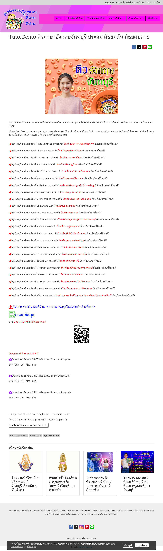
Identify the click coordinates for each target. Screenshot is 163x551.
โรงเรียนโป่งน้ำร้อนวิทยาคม (72, 233)
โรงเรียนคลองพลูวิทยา (71, 157)
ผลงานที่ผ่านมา (116, 18)
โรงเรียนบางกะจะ (69, 212)
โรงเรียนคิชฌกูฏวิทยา (68, 164)
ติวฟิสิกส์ (136, 510)
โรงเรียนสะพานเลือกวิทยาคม (76, 281)
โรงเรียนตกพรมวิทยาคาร (72, 178)
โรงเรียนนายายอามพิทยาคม (77, 198)
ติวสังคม (56, 514)
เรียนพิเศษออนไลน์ (96, 18)
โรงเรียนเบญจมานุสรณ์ (69, 226)
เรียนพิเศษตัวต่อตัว (88, 510)
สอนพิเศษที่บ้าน (25, 510)
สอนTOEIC (75, 514)
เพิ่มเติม (151, 18)
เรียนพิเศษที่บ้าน (75, 18)
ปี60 (17, 364)
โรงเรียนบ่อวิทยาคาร (65, 205)
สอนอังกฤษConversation (107, 514)
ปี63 (34, 364)
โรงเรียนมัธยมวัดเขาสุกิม (74, 253)
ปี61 (22, 364)
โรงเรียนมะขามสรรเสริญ (71, 240)
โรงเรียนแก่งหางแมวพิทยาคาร (79, 143)
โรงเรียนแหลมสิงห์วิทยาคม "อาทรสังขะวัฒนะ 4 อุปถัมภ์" (84, 295)
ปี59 (11, 364)
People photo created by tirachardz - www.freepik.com (38, 419)
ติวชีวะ (148, 510)
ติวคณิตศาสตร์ (102, 510)
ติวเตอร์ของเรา (136, 18)
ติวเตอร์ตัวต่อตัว (52, 510)
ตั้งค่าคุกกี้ (128, 545)
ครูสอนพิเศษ (14, 510)
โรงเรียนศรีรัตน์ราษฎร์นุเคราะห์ (77, 267)
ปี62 (28, 364)
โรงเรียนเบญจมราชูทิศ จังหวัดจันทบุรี (77, 219)
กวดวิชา (62, 510)
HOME (59, 18)
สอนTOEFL (84, 514)
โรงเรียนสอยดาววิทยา (72, 274)
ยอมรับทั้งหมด (141, 545)
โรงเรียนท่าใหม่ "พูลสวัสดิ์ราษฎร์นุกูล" (77, 185)
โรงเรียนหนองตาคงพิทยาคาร (77, 288)
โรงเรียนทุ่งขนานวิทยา (71, 192)
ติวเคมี (142, 510)
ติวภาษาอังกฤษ (126, 510)
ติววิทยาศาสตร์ (114, 510)
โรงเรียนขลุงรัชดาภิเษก (70, 150)
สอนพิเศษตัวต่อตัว (39, 510)
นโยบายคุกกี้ (31, 546)
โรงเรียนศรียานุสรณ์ (68, 260)
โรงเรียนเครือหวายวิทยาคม (76, 171)
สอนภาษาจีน (65, 514)
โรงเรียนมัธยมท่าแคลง (73, 247)
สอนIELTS (93, 514)
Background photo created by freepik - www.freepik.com (39, 414)
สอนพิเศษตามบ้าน (73, 510)
